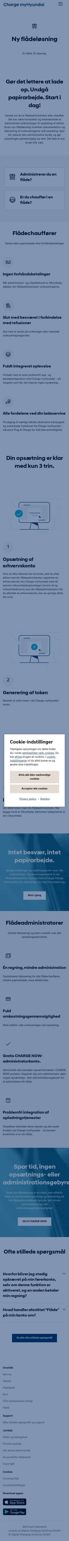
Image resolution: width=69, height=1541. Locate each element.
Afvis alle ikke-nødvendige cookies (34, 777)
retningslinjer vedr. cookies (38, 753)
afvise (18, 757)
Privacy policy (27, 799)
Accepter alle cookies (34, 789)
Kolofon (45, 799)
